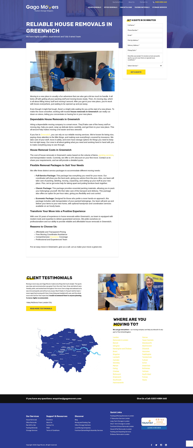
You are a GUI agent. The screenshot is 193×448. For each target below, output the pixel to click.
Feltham (145, 371)
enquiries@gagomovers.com (67, 398)
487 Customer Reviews (159, 423)
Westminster (147, 346)
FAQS (48, 428)
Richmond (117, 374)
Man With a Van (126, 7)
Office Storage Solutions (83, 425)
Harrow (145, 337)
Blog (76, 420)
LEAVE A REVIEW (154, 428)
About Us (131, 2)
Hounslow (146, 351)
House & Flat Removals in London (121, 429)
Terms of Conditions (53, 430)
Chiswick (145, 349)
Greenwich (45, 135)
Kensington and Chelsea (122, 349)
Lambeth (116, 357)
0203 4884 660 (159, 398)
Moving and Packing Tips (83, 422)
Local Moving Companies (83, 428)
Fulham (145, 360)
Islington (116, 346)
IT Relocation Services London (120, 418)
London (116, 337)
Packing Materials (142, 7)
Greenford (146, 366)
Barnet (115, 343)
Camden (116, 360)
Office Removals (110, 7)
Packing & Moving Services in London (122, 416)
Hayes (144, 380)
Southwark (117, 380)
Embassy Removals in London (119, 434)
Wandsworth (147, 343)
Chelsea (116, 371)
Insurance (54, 237)
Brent (115, 351)
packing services (106, 155)
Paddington (146, 354)
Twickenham (147, 357)
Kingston (116, 354)
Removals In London (120, 340)
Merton (115, 366)
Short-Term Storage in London (120, 424)
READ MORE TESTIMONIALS (41, 309)
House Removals (94, 7)
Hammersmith (118, 383)
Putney (145, 377)
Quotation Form (118, 2)
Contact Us (143, 2)
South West (146, 374)
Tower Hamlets (147, 340)
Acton (144, 363)
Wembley (116, 363)
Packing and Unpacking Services (120, 432)
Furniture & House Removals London (122, 426)
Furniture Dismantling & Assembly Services (89, 430)
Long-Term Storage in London (119, 421)
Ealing (115, 368)
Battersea (146, 368)
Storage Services (159, 7)
